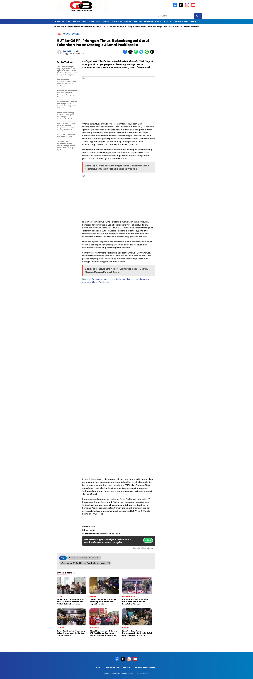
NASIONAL (66, 21)
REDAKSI (126, 667)
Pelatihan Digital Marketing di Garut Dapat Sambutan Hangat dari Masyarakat (128, 26)
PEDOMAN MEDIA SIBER (145, 667)
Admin (66, 51)
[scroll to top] (243, 675)
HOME (57, 21)
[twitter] (181, 7)
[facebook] (175, 7)
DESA (98, 21)
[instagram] (187, 7)
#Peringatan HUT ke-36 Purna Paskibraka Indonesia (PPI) (85, 563)
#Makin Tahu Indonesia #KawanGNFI (84, 558)
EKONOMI (148, 21)
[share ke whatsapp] (136, 53)
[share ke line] (147, 53)
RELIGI (193, 21)
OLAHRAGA (137, 21)
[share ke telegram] (142, 53)
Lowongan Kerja (181, 21)
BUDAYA (167, 21)
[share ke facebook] (125, 53)
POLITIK (158, 21)
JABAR (91, 21)
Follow (148, 540)
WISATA (106, 21)
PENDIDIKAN (117, 21)
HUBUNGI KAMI (112, 667)
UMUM (67, 34)
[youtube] (193, 7)
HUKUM (127, 21)
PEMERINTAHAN (79, 21)
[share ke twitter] (131, 53)
